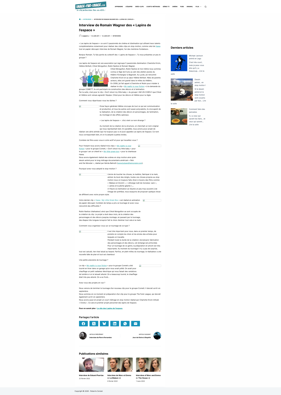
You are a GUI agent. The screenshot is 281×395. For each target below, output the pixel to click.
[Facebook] (83, 323)
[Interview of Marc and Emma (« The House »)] (148, 365)
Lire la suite (194, 124)
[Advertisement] (188, 27)
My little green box (111, 151)
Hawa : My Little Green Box (106, 200)
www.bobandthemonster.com (130, 163)
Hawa (158, 46)
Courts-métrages (153, 6)
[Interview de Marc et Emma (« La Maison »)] (120, 365)
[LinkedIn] (114, 323)
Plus (197, 6)
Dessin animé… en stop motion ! (200, 82)
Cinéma (174, 6)
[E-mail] (135, 323)
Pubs (182, 6)
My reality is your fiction (134, 86)
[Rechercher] (205, 6)
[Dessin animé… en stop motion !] (182, 90)
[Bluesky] (104, 323)
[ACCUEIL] (80, 19)
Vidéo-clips (139, 6)
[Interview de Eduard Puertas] (91, 365)
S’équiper (129, 6)
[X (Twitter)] (93, 323)
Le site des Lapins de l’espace (109, 308)
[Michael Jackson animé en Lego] (179, 63)
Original (190, 6)
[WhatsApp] (125, 323)
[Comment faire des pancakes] (179, 116)
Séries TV (166, 6)
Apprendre (119, 6)
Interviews (117, 36)
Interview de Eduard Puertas (91, 375)
